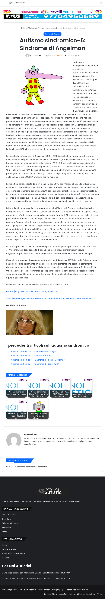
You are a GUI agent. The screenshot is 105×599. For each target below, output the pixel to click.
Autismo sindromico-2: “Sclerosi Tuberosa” (32, 355)
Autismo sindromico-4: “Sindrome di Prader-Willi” (35, 364)
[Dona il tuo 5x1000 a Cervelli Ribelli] (52, 15)
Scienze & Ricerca (36, 28)
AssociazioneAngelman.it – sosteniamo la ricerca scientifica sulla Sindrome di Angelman (48, 298)
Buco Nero (6, 527)
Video (4, 532)
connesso (21, 467)
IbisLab (85, 590)
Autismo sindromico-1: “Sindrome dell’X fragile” (34, 351)
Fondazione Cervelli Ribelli (13, 553)
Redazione (34, 56)
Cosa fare (6, 519)
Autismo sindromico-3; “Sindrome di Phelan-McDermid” (38, 359)
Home (25, 28)
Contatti (5, 558)
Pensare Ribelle (9, 515)
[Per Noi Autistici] (17, 3)
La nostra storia (9, 549)
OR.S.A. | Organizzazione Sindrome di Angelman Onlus (32, 291)
